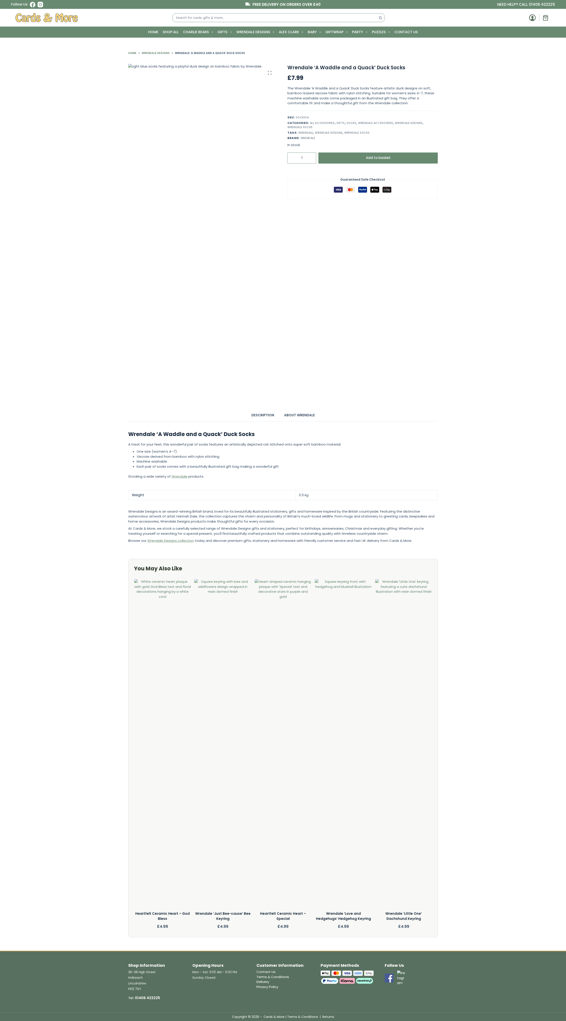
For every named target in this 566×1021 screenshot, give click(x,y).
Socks (351, 123)
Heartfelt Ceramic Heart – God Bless (162, 916)
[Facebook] (32, 4)
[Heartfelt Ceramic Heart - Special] (283, 745)
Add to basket (378, 157)
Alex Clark (289, 32)
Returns (328, 1017)
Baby (312, 32)
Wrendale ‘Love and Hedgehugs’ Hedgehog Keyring (343, 916)
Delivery (262, 981)
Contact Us (406, 32)
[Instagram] (40, 4)
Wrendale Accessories (375, 123)
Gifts (223, 32)
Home (153, 32)
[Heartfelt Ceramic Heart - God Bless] (162, 745)
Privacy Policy (267, 986)
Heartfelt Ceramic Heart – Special (283, 916)
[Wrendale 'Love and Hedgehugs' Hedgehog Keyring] (343, 745)
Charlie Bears (196, 32)
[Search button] (380, 18)
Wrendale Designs (253, 32)
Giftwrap (334, 32)
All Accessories (322, 123)
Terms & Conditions (272, 977)
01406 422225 (542, 4)
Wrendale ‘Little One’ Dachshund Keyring (403, 916)
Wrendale (305, 132)
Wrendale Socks (300, 127)
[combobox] (274, 17)
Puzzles (379, 32)
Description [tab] (262, 415)
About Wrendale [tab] (299, 415)
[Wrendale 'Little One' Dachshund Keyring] (403, 745)
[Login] (532, 17)
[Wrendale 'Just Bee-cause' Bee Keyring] (222, 745)
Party (357, 32)
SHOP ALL (171, 32)
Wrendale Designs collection (170, 540)
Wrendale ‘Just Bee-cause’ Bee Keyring (222, 916)
